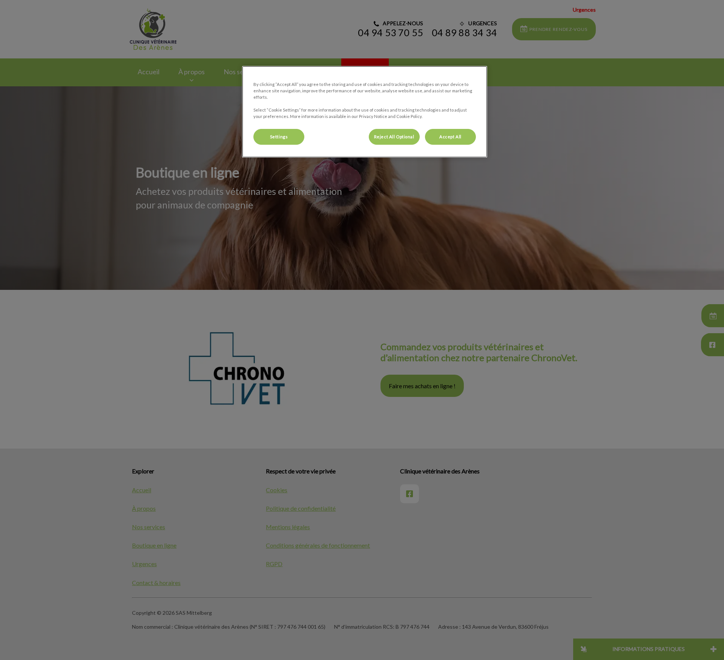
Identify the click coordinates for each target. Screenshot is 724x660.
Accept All (450, 136)
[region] (364, 112)
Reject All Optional (394, 136)
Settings (279, 136)
